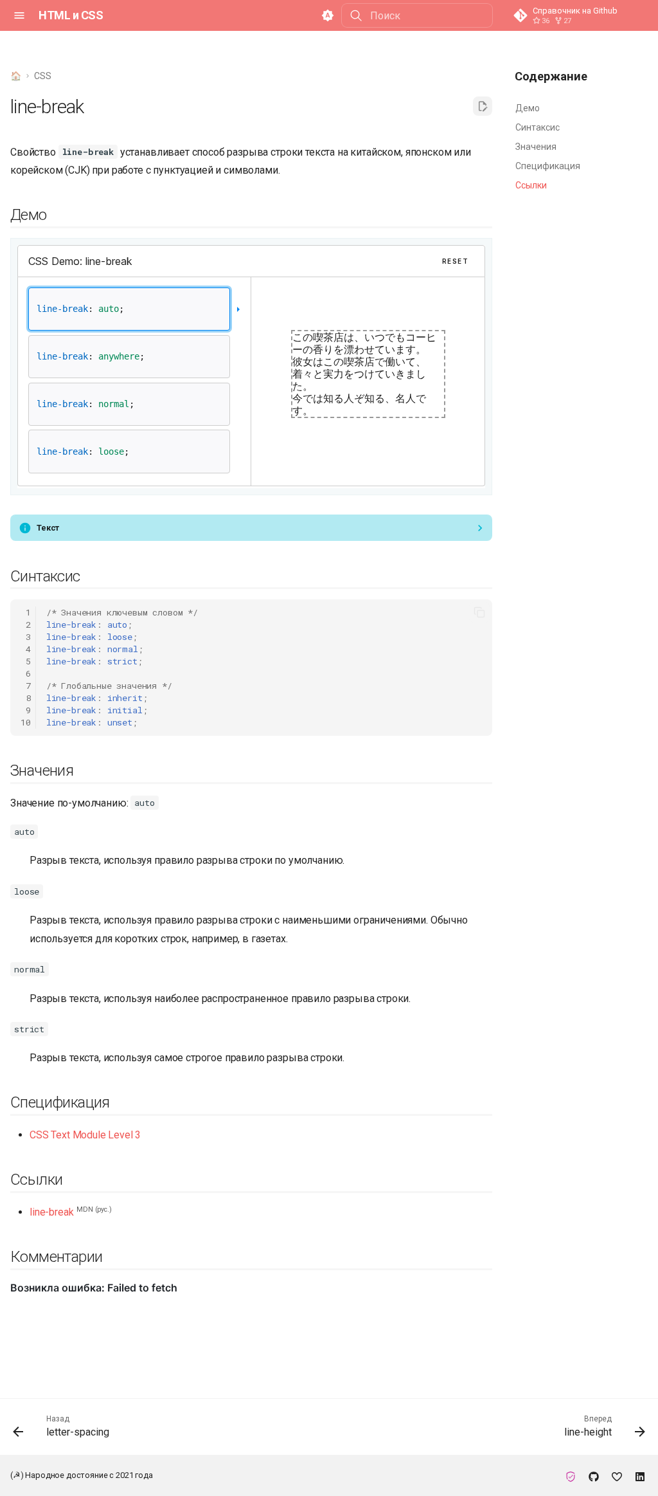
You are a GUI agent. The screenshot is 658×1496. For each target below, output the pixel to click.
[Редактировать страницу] (482, 106)
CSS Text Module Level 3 (85, 1135)
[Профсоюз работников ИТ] (570, 1475)
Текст (48, 528)
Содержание (551, 76)
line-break (51, 1212)
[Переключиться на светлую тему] (327, 15)
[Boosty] (617, 1475)
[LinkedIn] (640, 1475)
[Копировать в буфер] (479, 612)
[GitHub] (593, 1475)
